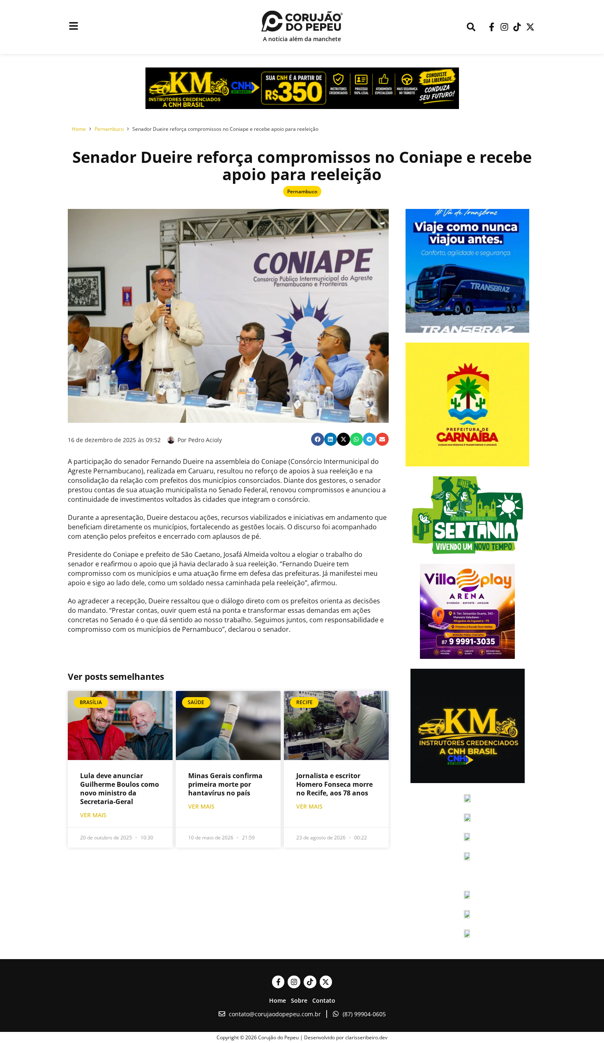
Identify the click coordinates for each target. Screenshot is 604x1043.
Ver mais (93, 815)
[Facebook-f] (491, 27)
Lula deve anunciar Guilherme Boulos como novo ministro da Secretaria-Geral (119, 788)
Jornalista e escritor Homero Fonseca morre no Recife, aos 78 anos (334, 784)
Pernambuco (302, 191)
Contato (323, 1000)
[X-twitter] (530, 27)
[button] (317, 439)
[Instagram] (504, 27)
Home (277, 1000)
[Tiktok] (517, 27)
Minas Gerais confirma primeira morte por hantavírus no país (225, 784)
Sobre (299, 1000)
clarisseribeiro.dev (366, 1037)
